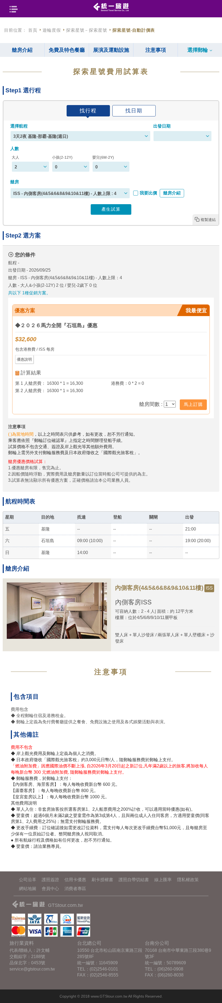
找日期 (133, 110)
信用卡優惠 (75, 879)
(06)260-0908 (170, 969)
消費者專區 (75, 888)
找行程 (88, 110)
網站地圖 (27, 888)
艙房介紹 (22, 50)
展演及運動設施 (111, 50)
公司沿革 (27, 879)
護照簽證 (50, 879)
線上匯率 (163, 879)
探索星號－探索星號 (86, 30)
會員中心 (50, 888)
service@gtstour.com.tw (32, 969)
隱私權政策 (188, 879)
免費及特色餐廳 (67, 50)
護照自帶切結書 (134, 879)
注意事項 (155, 50)
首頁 (32, 30)
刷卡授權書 (102, 879)
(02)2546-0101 (104, 969)
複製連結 (208, 219)
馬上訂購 (193, 404)
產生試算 (111, 209)
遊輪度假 (52, 30)
